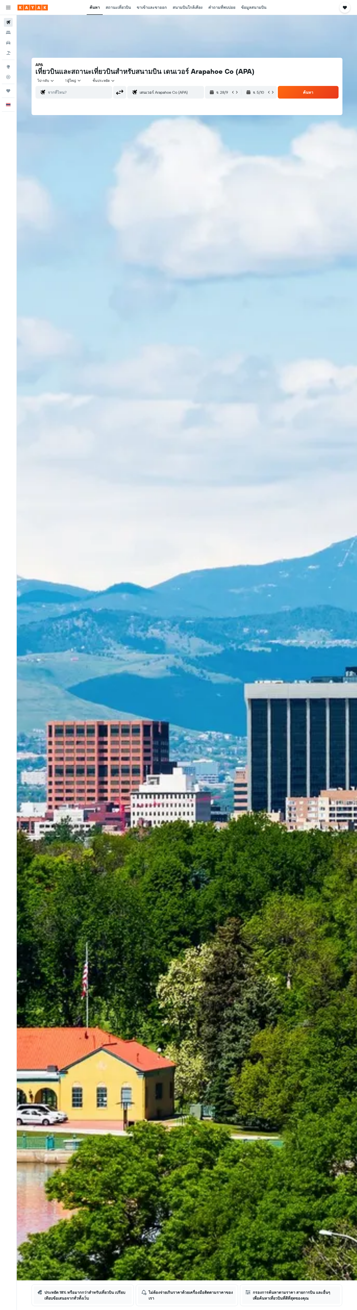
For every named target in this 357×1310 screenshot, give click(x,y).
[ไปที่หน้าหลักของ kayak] (32, 7)
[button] (8, 7)
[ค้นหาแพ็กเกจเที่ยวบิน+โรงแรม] (8, 53)
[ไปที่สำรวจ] (8, 67)
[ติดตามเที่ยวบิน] (8, 77)
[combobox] (45, 80)
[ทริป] (8, 91)
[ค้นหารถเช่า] (8, 43)
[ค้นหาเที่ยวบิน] (8, 22)
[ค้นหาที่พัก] (8, 32)
